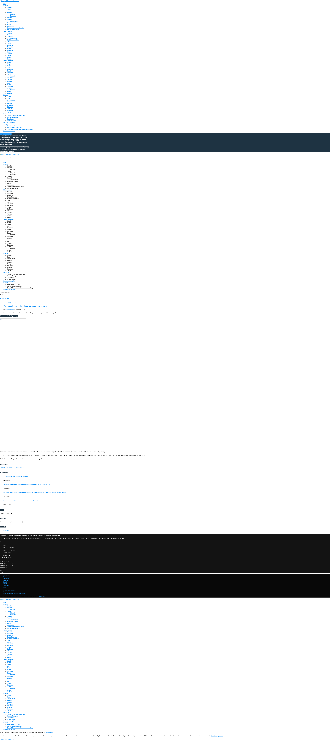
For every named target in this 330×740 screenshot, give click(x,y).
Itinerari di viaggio (12, 117)
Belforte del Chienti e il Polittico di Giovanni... (13, 149)
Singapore (10, 105)
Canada (9, 96)
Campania (10, 36)
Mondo (5, 95)
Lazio (8, 41)
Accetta (213, 736)
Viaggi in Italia (7, 31)
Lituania (9, 81)
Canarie (12, 89)
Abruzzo (9, 33)
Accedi (5, 545)
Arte (4, 302)
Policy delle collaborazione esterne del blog (20, 129)
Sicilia (8, 52)
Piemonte (10, 47)
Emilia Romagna (12, 38)
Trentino (9, 55)
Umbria (9, 57)
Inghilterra (10, 77)
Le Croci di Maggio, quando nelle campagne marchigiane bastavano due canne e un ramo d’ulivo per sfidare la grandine (34, 492)
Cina (8, 98)
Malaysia (9, 101)
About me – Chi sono (13, 126)
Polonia (9, 84)
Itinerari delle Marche (13, 29)
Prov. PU (9, 7)
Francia (9, 71)
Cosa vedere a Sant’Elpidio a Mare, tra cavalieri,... (14, 142)
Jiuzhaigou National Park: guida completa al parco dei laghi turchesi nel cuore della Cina (26, 484)
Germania (10, 72)
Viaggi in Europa (8, 60)
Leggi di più (219, 736)
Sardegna (10, 50)
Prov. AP (9, 19)
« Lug (1, 572)
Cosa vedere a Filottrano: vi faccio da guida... (13, 139)
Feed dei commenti (9, 550)
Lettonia (9, 79)
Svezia (9, 91)
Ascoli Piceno (14, 21)
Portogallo (10, 86)
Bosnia (9, 65)
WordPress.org (7, 552)
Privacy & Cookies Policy (7, 739)
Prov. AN (9, 9)
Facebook (6, 530)
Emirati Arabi (11, 100)
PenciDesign (42, 596)
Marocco (9, 103)
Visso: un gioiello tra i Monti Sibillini (10, 141)
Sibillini (9, 24)
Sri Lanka (10, 107)
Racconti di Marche (9, 309)
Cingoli (12, 14)
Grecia (9, 74)
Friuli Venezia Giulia (13, 40)
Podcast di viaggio (9, 122)
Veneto (9, 59)
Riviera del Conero (12, 23)
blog (4, 4)
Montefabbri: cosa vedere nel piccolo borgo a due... (14, 146)
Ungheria (9, 93)
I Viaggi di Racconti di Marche (16, 115)
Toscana (9, 53)
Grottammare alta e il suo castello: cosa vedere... (14, 137)
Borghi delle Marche (10, 302)
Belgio (9, 64)
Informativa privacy (9, 131)
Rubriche (6, 113)
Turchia (9, 112)
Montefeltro (10, 26)
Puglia (9, 48)
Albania (9, 62)
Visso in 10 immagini (6, 144)
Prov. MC (9, 12)
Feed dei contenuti (8, 548)
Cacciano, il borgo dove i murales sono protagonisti (14, 147)
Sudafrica (10, 110)
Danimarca (10, 69)
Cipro (8, 67)
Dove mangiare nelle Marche (15, 28)
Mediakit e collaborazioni (14, 127)
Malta (8, 83)
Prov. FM (9, 17)
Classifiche (10, 119)
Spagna (9, 88)
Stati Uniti (10, 108)
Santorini (13, 76)
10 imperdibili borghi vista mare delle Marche (13, 135)
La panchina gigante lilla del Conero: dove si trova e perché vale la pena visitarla (24, 500)
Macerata (13, 16)
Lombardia (10, 45)
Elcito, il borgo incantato (7, 151)
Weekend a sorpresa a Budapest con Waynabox (15, 476)
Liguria (9, 43)
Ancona (12, 11)
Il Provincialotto (11, 120)
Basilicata (10, 35)
